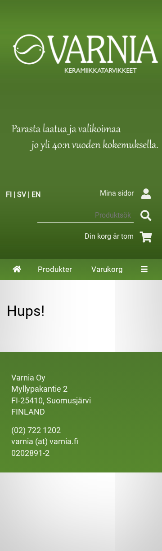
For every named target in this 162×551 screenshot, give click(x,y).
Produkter (55, 269)
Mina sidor (117, 193)
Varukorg (107, 269)
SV (21, 194)
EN (36, 194)
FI (9, 194)
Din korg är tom (109, 236)
